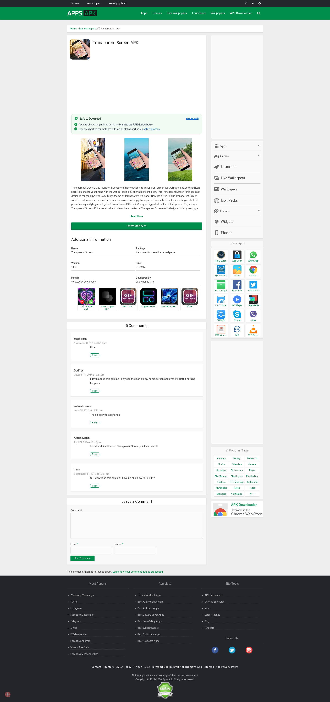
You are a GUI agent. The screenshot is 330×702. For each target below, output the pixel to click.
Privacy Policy (141, 667)
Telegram (75, 621)
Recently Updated (117, 3)
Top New (74, 3)
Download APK (137, 226)
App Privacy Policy (227, 667)
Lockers (221, 482)
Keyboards (252, 482)
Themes (224, 211)
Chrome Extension (214, 602)
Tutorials (209, 628)
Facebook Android (80, 641)
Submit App (177, 667)
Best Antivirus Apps (148, 608)
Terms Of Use (160, 667)
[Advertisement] (136, 85)
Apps (144, 13)
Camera (252, 464)
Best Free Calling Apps (150, 621)
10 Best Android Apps (149, 595)
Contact (96, 667)
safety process (152, 129)
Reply (94, 355)
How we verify (192, 118)
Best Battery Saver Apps (151, 615)
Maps (252, 470)
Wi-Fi (252, 494)
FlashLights (237, 476)
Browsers (221, 494)
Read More (137, 216)
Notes (237, 488)
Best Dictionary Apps (149, 634)
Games (157, 13)
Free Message (237, 482)
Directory (108, 667)
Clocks (221, 464)
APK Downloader (241, 13)
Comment (76, 510)
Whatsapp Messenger (82, 595)
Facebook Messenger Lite (84, 654)
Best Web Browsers (148, 628)
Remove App (194, 667)
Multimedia (221, 488)
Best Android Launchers (150, 602)
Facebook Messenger (82, 615)
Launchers (199, 13)
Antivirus (221, 458)
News (208, 608)
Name (119, 544)
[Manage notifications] (7, 694)
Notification (237, 494)
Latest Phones (212, 615)
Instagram (76, 608)
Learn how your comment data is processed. (138, 571)
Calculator (221, 470)
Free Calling (252, 476)
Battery (236, 458)
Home (73, 28)
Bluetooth (252, 458)
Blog (207, 621)
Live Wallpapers (177, 13)
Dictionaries (237, 470)
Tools (252, 488)
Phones (226, 233)
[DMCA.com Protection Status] (165, 690)
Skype (73, 628)
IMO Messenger (78, 634)
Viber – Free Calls (79, 647)
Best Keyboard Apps (149, 641)
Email (74, 544)
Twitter (74, 602)
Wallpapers (218, 13)
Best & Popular (94, 3)
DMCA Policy (123, 667)
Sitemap (209, 667)
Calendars (237, 464)
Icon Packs (229, 200)
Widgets (227, 222)
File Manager (221, 476)
